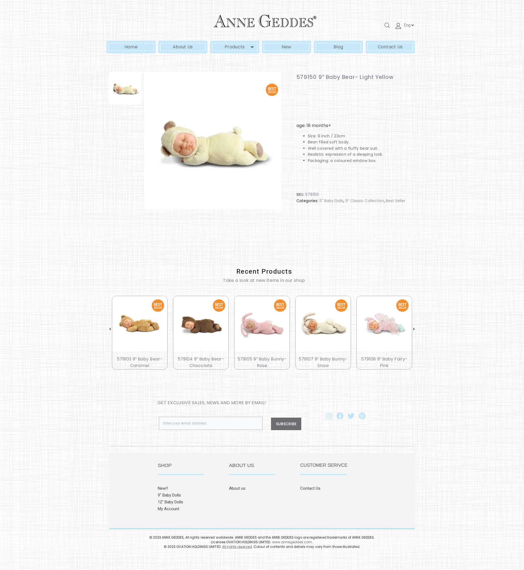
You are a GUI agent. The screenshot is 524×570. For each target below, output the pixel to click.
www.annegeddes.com (292, 542)
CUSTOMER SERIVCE (323, 465)
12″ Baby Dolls (170, 502)
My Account (168, 508)
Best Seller (395, 200)
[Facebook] (340, 415)
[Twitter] (351, 415)
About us (237, 488)
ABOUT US (241, 465)
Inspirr (275, 551)
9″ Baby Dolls (169, 495)
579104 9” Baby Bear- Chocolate (201, 362)
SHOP (165, 465)
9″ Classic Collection (364, 200)
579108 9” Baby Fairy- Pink (384, 362)
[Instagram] (329, 415)
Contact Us (310, 488)
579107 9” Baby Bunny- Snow (323, 362)
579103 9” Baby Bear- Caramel (140, 362)
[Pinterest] (362, 415)
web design (254, 551)
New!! (163, 488)
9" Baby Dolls (331, 200)
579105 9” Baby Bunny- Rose (262, 362)
